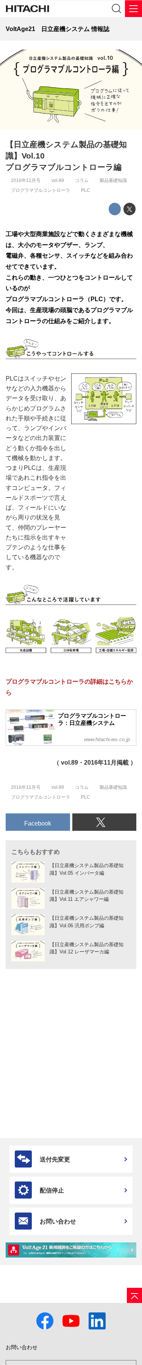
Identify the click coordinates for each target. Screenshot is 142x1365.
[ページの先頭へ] (134, 1295)
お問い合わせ (21, 1347)
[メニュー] (133, 8)
